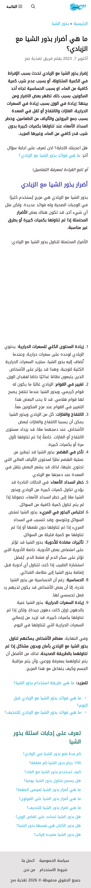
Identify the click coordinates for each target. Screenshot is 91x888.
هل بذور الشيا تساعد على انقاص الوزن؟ (48, 816)
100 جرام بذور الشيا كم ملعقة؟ (55, 762)
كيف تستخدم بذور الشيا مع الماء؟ (53, 771)
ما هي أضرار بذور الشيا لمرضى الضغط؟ (48, 789)
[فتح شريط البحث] (33, 6)
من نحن (29, 869)
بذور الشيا (60, 23)
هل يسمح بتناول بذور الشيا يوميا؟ (52, 780)
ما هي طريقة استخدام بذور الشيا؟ (44, 683)
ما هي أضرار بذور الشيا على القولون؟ (50, 798)
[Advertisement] (45, 297)
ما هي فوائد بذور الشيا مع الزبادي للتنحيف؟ (43, 712)
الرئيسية (81, 23)
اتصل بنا (28, 860)
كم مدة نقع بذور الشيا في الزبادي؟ (52, 753)
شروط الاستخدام (53, 869)
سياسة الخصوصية (54, 860)
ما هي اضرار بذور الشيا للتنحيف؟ (54, 807)
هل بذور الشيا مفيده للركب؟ (57, 834)
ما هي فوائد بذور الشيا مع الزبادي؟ (49, 155)
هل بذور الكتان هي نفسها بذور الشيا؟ (49, 825)
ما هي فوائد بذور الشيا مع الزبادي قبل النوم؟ (51, 701)
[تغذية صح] (78, 6)
